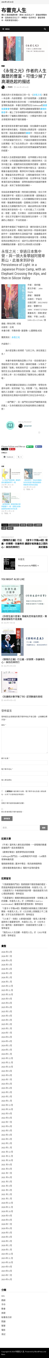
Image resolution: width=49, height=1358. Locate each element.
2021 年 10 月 (7, 1160)
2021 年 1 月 (6, 1198)
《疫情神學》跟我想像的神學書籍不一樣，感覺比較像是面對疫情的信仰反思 (11, 506)
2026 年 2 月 (6, 977)
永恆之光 (37, 94)
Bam (3, 1354)
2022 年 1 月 (6, 1147)
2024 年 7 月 (6, 1032)
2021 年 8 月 (6, 1169)
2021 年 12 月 (7, 1152)
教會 (3, 1308)
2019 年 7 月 (6, 1275)
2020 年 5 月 (6, 1232)
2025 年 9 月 (6, 998)
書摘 (28, 133)
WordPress (38, 1351)
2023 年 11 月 (7, 1062)
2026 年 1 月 (6, 981)
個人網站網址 (6, 780)
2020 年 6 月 (6, 1228)
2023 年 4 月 (6, 1088)
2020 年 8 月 (6, 1220)
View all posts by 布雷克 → (28, 565)
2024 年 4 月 (6, 1041)
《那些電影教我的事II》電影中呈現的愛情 (20, 868)
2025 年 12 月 (7, 986)
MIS (3, 1296)
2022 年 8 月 (6, 1117)
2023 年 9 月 (6, 1071)
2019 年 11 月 (7, 1258)
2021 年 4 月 (6, 1186)
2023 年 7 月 (6, 1079)
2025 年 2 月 (6, 1024)
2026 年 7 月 (6, 956)
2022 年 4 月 (6, 1135)
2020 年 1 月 (6, 1249)
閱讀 (3, 66)
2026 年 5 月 (6, 964)
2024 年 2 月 (6, 1049)
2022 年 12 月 (7, 1105)
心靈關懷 (38, 525)
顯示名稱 (5, 758)
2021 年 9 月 (6, 1164)
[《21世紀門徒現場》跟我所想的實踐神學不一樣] (11, 474)
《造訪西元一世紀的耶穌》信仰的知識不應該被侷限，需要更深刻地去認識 (33, 482)
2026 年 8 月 (6, 952)
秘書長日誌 (6, 1317)
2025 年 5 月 (6, 1011)
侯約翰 (23, 525)
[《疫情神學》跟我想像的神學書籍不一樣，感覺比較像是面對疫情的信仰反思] (11, 498)
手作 (3, 1304)
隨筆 (3, 1325)
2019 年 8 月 (6, 1271)
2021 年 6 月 (6, 1177)
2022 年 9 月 (6, 1113)
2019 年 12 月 (7, 1254)
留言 (3, 725)
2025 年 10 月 (7, 994)
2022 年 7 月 (6, 1122)
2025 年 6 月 (6, 1007)
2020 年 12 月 (7, 1203)
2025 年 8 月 (6, 1003)
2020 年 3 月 (6, 1241)
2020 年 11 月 (7, 1207)
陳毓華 (10, 528)
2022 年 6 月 (6, 1126)
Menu (7, 29)
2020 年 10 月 (7, 1211)
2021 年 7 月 (6, 1173)
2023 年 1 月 (6, 1100)
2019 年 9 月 (6, 1266)
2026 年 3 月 (6, 973)
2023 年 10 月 (7, 1066)
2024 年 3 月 (6, 1045)
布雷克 (10, 87)
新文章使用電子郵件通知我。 (12, 812)
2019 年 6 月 (6, 1279)
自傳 (3, 528)
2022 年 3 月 (6, 1139)
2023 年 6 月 (6, 1083)
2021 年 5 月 (6, 1181)
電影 (3, 1330)
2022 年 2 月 (6, 1143)
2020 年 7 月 (6, 1224)
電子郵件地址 (7, 769)
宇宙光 (30, 525)
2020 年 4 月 (6, 1237)
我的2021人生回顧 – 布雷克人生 (17, 932)
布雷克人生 (13, 10)
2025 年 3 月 (6, 1020)
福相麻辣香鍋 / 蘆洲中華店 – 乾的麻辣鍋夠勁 (21, 863)
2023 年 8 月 (6, 1075)
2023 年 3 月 (6, 1092)
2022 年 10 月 (7, 1109)
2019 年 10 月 (7, 1262)
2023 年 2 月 (6, 1096)
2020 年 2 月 (6, 1245)
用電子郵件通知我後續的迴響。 (13, 803)
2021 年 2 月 (6, 1194)
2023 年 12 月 (7, 1058)
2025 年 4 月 (6, 1015)
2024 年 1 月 (6, 1054)
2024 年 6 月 (6, 1037)
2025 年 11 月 (7, 990)
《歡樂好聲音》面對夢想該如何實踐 (17, 852)
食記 (3, 1334)
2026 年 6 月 (6, 960)
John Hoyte (14, 525)
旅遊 (3, 1313)
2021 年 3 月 (6, 1190)
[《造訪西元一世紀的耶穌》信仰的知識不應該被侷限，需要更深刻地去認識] (33, 474)
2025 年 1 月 (6, 1028)
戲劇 (3, 1300)
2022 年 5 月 (6, 1130)
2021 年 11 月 (7, 1156)
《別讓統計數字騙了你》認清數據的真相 (21, 696)
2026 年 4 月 (6, 969)
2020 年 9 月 (6, 1215)
